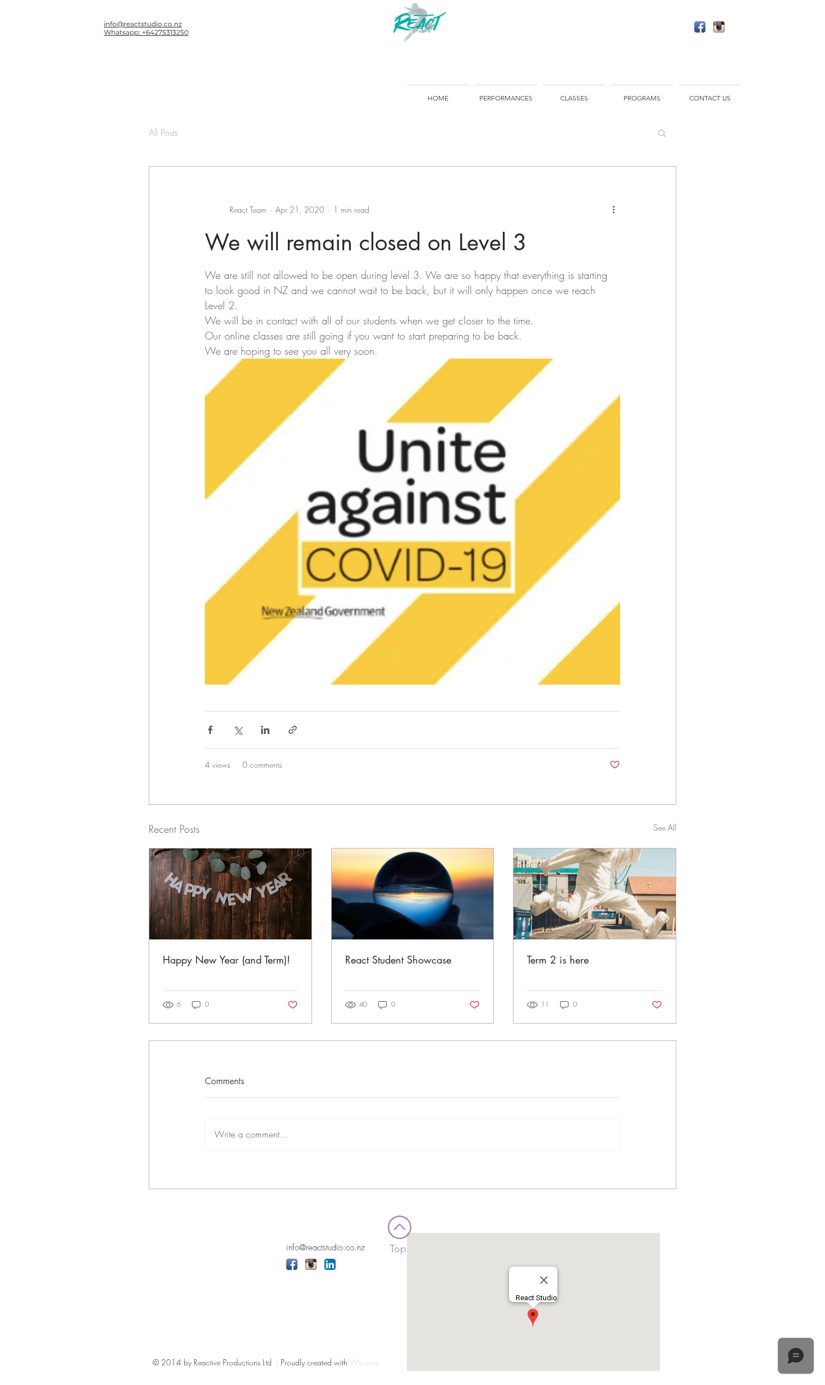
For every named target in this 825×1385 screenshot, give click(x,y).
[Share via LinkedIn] (265, 729)
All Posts (163, 132)
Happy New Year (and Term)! (226, 959)
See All (664, 827)
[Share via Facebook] (210, 729)
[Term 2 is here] (595, 894)
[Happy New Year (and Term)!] (230, 894)
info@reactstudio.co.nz (325, 1247)
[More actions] (613, 209)
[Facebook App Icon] (699, 27)
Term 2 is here (558, 959)
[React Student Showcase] (413, 894)
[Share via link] (292, 729)
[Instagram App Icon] (719, 27)
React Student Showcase (398, 959)
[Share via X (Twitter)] (237, 729)
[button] (662, 132)
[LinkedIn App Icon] (330, 1264)
